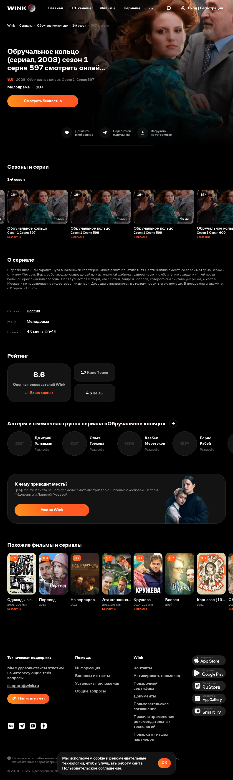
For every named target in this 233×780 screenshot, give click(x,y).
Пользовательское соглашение (91, 768)
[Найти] (169, 8)
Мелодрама (38, 321)
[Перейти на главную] (21, 8)
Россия (33, 311)
